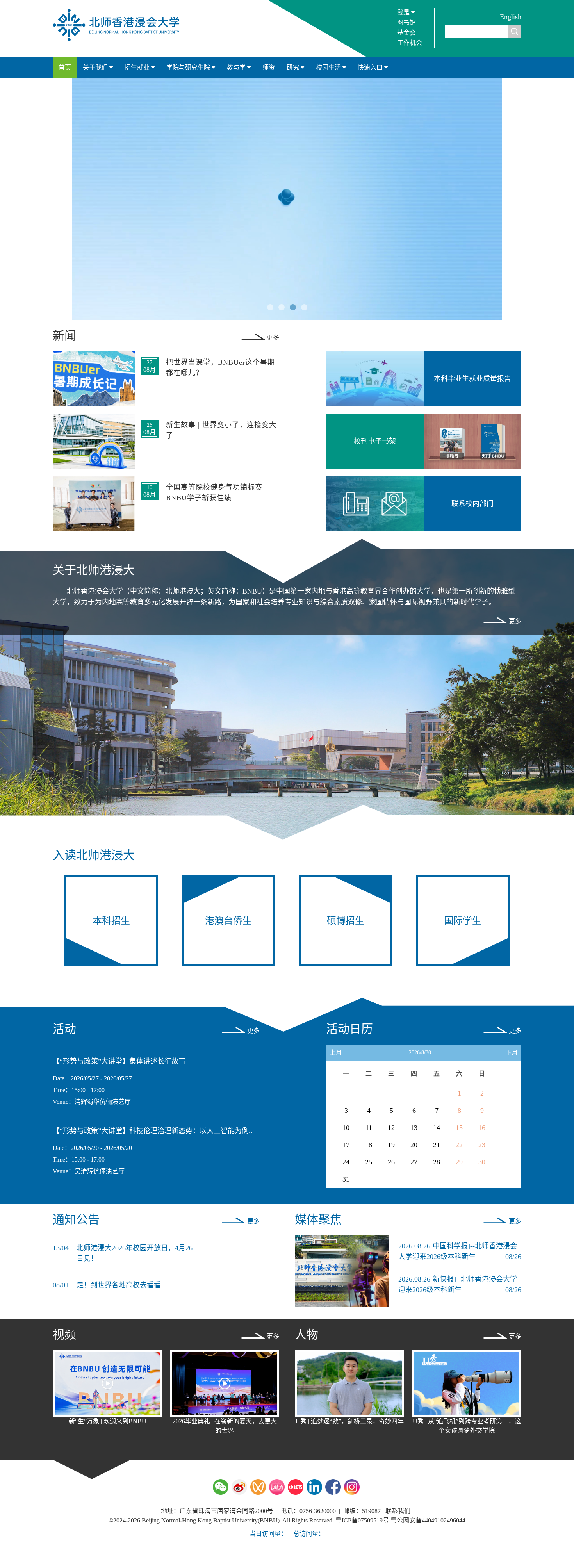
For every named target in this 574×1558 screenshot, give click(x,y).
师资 (268, 67)
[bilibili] (277, 1487)
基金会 (406, 32)
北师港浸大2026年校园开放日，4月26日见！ (135, 1253)
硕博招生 (345, 921)
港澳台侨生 (228, 921)
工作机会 (409, 42)
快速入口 (371, 67)
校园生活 (329, 67)
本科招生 (111, 921)
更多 (273, 337)
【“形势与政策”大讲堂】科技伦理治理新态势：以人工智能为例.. (153, 1131)
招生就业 (138, 67)
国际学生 (462, 921)
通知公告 (76, 1219)
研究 (294, 67)
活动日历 (349, 1028)
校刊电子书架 (375, 441)
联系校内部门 (472, 504)
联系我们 (397, 1511)
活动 (64, 1028)
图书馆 (406, 22)
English (510, 17)
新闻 (64, 335)
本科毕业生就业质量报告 (472, 379)
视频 (64, 1334)
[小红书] (295, 1487)
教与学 (237, 67)
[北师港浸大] (120, 40)
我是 (404, 12)
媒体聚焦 (318, 1219)
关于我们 (96, 67)
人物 (306, 1334)
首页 (65, 67)
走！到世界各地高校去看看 (119, 1285)
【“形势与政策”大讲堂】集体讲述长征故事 (119, 1061)
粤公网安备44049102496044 (427, 1520)
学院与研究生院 (189, 67)
